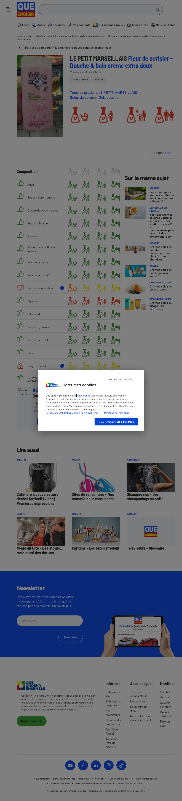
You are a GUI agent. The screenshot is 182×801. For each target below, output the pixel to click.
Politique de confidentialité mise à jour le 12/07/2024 (72, 413)
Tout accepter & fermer (116, 421)
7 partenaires (83, 395)
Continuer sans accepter (120, 379)
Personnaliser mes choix (117, 413)
